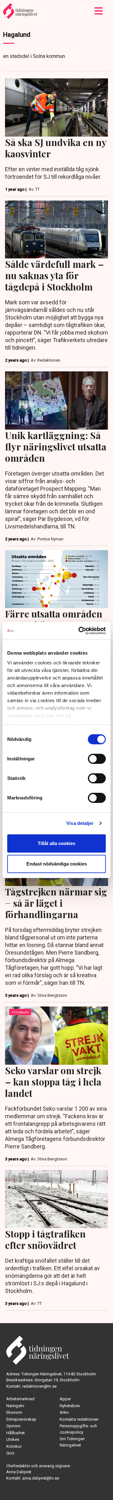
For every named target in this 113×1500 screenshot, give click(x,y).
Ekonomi (14, 1412)
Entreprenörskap (21, 1419)
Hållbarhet (15, 1432)
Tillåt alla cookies (56, 843)
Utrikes (12, 1439)
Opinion (13, 1426)
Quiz (10, 1453)
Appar (65, 1398)
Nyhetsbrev (70, 1405)
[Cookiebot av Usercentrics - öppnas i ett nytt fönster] (80, 631)
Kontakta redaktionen (79, 1419)
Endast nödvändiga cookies (56, 863)
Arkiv (64, 1412)
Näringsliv (15, 1405)
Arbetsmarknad (20, 1398)
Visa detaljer (80, 823)
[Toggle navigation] (99, 11)
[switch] (97, 759)
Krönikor (14, 1446)
